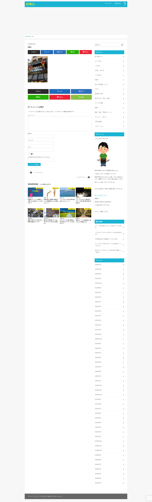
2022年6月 (98, 288)
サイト (29, 147)
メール (30, 140)
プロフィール (99, 126)
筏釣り (97, 79)
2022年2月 (98, 297)
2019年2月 (98, 432)
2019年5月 (98, 418)
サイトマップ (108, 3)
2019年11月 (98, 390)
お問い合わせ (118, 3)
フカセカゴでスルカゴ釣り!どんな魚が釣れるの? (108, 233)
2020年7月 (98, 353)
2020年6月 (98, 357)
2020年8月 (98, 348)
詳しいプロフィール (101, 195)
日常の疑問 (98, 121)
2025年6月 (98, 269)
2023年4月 (98, 278)
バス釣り (97, 65)
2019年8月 (98, 404)
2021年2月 (98, 325)
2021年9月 (98, 306)
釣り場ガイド (99, 56)
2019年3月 (98, 427)
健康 (96, 107)
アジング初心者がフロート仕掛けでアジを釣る (108, 226)
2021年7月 (98, 315)
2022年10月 (98, 283)
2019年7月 (98, 408)
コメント (31, 115)
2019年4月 (98, 422)
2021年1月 (98, 329)
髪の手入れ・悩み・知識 (102, 98)
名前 (30, 133)
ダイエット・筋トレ (101, 117)
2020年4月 (98, 367)
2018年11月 (98, 445)
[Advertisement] (76, 21)
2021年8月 (98, 311)
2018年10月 (98, 450)
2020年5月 (98, 362)
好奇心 (30, 4)
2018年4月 (98, 478)
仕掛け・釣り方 (99, 70)
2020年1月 (98, 380)
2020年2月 (98, 376)
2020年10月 (98, 339)
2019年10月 (98, 394)
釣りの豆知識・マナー (101, 84)
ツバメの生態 (99, 103)
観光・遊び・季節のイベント (103, 112)
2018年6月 (98, 469)
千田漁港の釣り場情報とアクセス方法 (106, 239)
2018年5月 (98, 473)
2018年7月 (98, 464)
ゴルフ (97, 89)
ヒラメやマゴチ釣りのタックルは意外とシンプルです (108, 244)
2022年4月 (98, 292)
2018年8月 (98, 459)
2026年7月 (98, 264)
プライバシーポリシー (33, 496)
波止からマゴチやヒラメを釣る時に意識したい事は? (108, 251)
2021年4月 (98, 320)
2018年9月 (98, 455)
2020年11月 (98, 334)
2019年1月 (98, 436)
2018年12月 (98, 441)
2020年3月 (98, 371)
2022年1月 (98, 302)
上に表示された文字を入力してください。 (39, 157)
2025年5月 (98, 274)
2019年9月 (98, 399)
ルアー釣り (98, 61)
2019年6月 (98, 413)
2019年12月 (98, 385)
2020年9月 (98, 343)
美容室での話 (99, 93)
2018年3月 (98, 483)
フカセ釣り (98, 75)
